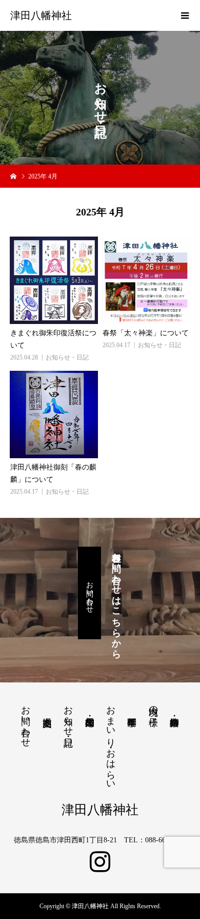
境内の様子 (153, 705)
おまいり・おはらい (111, 742)
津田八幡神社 (41, 15)
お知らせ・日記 (67, 357)
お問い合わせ (89, 592)
